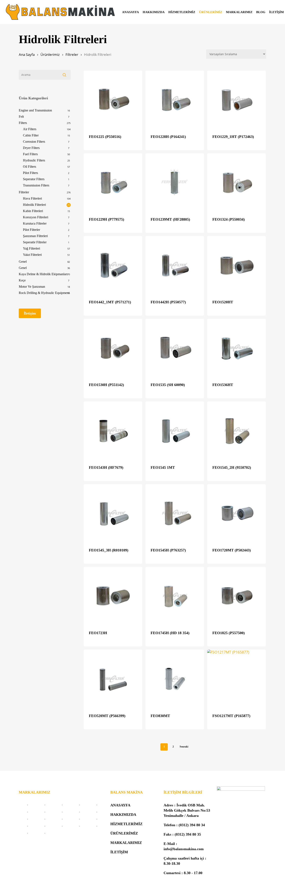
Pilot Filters (30, 173)
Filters (23, 123)
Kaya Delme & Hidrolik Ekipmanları (43, 274)
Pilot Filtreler (31, 229)
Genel (23, 261)
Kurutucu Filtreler (35, 223)
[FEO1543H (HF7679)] (113, 430)
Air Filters (29, 129)
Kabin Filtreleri (33, 211)
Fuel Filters (30, 154)
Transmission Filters (36, 185)
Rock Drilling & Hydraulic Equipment (44, 293)
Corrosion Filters (34, 141)
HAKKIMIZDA (123, 814)
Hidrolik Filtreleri (34, 204)
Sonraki (184, 746)
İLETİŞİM (119, 852)
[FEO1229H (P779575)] (113, 182)
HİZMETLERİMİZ (126, 824)
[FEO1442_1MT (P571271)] (113, 265)
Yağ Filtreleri (31, 248)
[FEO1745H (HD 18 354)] (174, 596)
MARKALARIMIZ (126, 843)
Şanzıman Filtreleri (35, 236)
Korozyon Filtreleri (35, 217)
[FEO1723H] (113, 596)
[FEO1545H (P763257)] (174, 513)
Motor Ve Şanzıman (32, 286)
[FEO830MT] (174, 679)
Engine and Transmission (35, 110)
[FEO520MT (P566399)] (113, 679)
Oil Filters (29, 166)
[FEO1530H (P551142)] (113, 348)
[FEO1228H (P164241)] (174, 100)
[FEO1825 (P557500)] (236, 596)
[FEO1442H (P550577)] (174, 265)
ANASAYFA (120, 805)
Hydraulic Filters (34, 160)
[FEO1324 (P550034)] (236, 182)
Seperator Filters (33, 179)
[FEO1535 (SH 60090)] (174, 348)
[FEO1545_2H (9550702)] (236, 430)
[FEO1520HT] (236, 265)
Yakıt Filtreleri (32, 254)
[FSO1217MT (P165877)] (236, 679)
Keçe (22, 280)
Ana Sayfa (27, 54)
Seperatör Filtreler (35, 242)
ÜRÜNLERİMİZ (124, 833)
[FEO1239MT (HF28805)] (174, 182)
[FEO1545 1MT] (174, 430)
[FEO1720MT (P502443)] (236, 513)
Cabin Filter (31, 135)
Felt (21, 116)
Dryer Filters (31, 148)
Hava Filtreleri (32, 198)
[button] (30, 313)
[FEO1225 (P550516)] (113, 100)
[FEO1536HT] (236, 348)
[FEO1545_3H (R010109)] (113, 513)
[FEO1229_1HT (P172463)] (236, 100)
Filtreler (72, 54)
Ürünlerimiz (50, 54)
